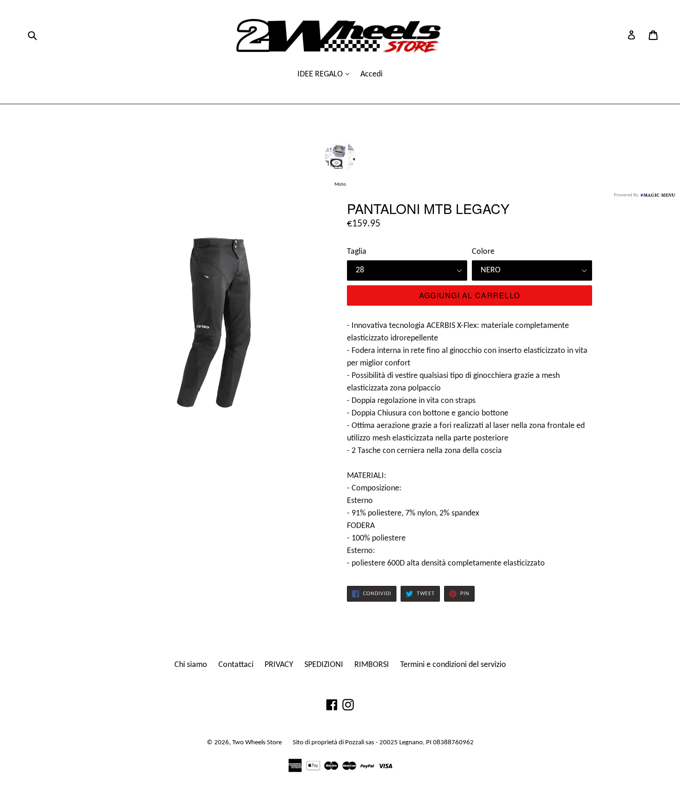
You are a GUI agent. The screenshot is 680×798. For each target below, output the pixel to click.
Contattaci (235, 664)
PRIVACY (279, 664)
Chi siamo (190, 664)
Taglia (356, 251)
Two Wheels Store (257, 742)
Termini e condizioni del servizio (453, 664)
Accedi (371, 74)
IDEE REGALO (321, 74)
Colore (483, 251)
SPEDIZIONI (323, 664)
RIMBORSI (371, 664)
